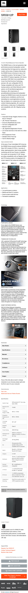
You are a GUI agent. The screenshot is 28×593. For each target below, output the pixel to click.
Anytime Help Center (6, 552)
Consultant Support (15, 570)
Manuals (4, 354)
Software (4, 367)
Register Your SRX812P (7, 548)
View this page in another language (12, 576)
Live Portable (15, 9)
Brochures (5, 358)
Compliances (6, 363)
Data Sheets (5, 345)
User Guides (5, 372)
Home (2, 9)
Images (4, 376)
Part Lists (4, 391)
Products (8, 9)
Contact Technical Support (8, 550)
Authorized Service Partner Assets (10, 393)
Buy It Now (22, 14)
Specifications (6, 350)
